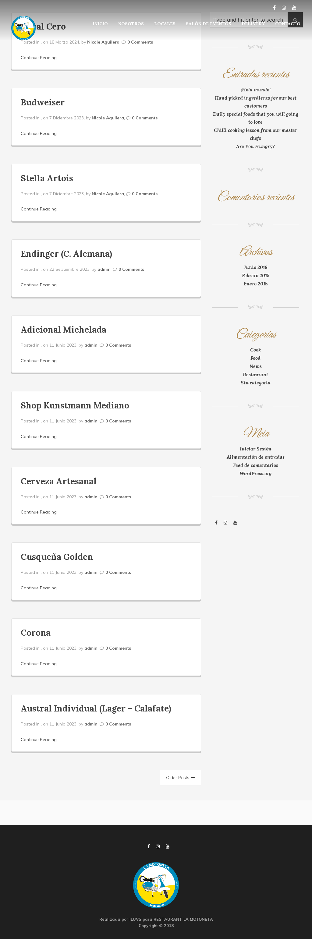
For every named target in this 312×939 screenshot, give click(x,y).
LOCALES (165, 23)
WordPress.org (255, 473)
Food (255, 358)
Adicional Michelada (63, 329)
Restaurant (255, 374)
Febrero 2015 (255, 275)
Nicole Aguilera (103, 42)
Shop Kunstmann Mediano (75, 405)
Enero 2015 (255, 284)
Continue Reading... (40, 57)
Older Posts (177, 777)
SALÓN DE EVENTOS (208, 23)
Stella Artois (47, 178)
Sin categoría (256, 382)
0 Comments (140, 42)
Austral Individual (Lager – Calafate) (96, 708)
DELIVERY (253, 23)
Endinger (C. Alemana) (66, 253)
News (256, 366)
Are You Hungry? (255, 146)
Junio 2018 (256, 267)
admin (104, 269)
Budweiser (43, 102)
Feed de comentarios (255, 465)
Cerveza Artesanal (59, 481)
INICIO (100, 23)
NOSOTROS (131, 23)
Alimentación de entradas (256, 457)
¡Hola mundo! (256, 89)
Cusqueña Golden (57, 556)
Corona (36, 632)
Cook (255, 350)
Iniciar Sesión (255, 449)
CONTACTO (287, 23)
